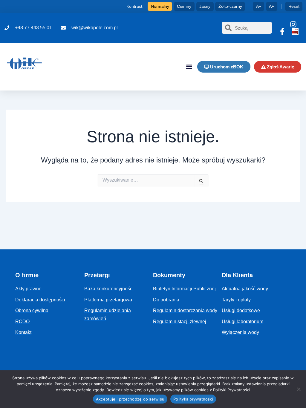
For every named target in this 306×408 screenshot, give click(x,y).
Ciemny (184, 6)
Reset (293, 6)
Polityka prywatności (193, 399)
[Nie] (299, 389)
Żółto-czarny (230, 6)
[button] (189, 67)
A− (258, 6)
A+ (271, 6)
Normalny (160, 6)
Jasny (204, 6)
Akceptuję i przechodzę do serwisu (130, 399)
